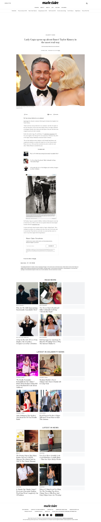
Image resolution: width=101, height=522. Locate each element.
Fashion (37, 7)
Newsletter (56, 114)
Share (27, 114)
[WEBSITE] (32, 263)
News (59, 50)
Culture (57, 7)
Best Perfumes (70, 10)
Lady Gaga (26, 121)
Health (48, 7)
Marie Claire (44, 50)
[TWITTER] (29, 263)
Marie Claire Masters (33, 10)
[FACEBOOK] (27, 263)
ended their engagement (49, 134)
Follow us (50, 114)
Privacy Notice (28, 250)
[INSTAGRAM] (30, 263)
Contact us (50, 509)
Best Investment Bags (61, 10)
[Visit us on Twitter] (40, 515)
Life (52, 7)
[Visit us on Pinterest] (51, 515)
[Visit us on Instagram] (44, 515)
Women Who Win (85, 10)
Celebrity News (50, 34)
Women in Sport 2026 (22, 10)
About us (47, 511)
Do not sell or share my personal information (64, 511)
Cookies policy (38, 511)
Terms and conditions (61, 509)
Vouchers (63, 7)
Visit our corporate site (68, 518)
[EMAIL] (34, 263)
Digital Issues (77, 10)
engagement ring (35, 224)
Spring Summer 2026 (42, 10)
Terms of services (39, 249)
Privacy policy (28, 511)
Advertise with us (74, 509)
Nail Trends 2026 (52, 10)
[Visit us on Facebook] (47, 515)
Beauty (42, 7)
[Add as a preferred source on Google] (66, 515)
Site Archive (25, 509)
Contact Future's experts (38, 509)
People (34, 258)
